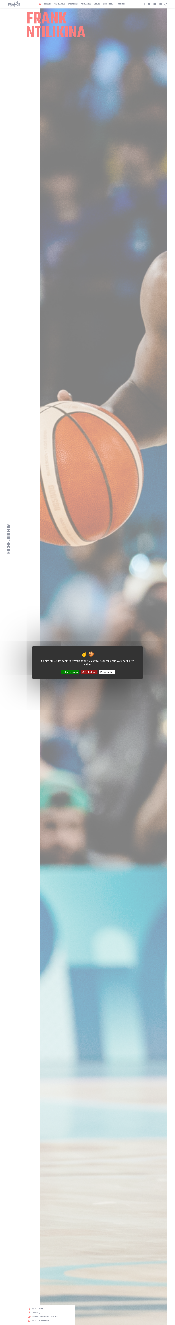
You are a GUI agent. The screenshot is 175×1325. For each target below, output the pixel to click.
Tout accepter (71, 672)
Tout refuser (90, 672)
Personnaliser (106, 672)
